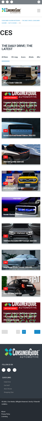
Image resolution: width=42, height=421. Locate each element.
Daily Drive (7, 382)
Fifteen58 (36, 401)
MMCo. (5, 404)
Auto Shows (8, 389)
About (3, 411)
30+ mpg (14, 57)
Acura (23, 57)
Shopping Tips (8, 392)
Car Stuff (7, 385)
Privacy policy (5, 414)
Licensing (4, 416)
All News (5, 57)
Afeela (31, 57)
